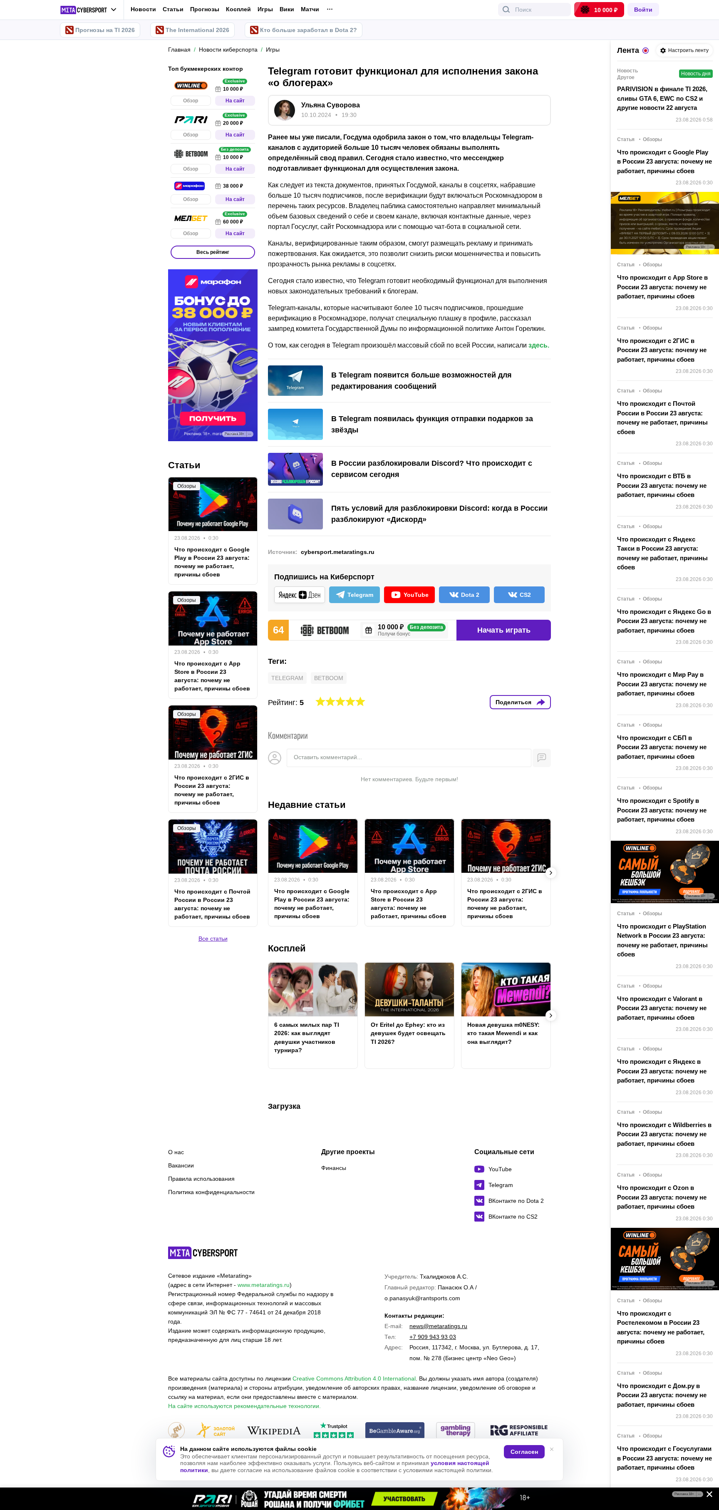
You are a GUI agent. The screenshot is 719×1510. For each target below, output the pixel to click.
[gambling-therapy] (455, 1431)
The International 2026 (197, 30)
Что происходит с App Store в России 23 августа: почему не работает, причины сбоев (408, 903)
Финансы (333, 1168)
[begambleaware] (395, 1431)
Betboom (328, 678)
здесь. (538, 345)
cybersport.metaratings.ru (337, 552)
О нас (176, 1152)
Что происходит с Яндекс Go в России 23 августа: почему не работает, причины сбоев (664, 621)
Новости (143, 9)
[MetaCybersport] (203, 1253)
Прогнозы (204, 9)
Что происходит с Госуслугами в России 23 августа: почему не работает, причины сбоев (664, 1458)
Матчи (310, 9)
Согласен (524, 1451)
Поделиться (513, 702)
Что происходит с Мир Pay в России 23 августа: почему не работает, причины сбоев (662, 684)
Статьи (173, 9)
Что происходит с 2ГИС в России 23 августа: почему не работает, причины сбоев (504, 903)
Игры (265, 9)
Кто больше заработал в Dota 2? (308, 30)
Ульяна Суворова (330, 105)
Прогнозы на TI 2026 (105, 30)
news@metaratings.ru (438, 1326)
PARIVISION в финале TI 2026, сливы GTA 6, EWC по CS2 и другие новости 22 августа (662, 98)
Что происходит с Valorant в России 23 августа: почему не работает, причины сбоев (662, 1008)
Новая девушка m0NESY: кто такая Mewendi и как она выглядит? (503, 1033)
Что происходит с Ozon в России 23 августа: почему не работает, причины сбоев (662, 1197)
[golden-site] (215, 1431)
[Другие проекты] (88, 10)
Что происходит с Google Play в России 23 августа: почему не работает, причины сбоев (312, 903)
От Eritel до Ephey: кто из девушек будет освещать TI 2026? (408, 1033)
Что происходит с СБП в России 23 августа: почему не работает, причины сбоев (662, 747)
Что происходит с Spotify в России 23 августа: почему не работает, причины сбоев (662, 810)
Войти (643, 9)
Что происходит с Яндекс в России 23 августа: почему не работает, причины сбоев (662, 1071)
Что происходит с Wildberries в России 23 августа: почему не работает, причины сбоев (664, 1134)
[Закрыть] (706, 1496)
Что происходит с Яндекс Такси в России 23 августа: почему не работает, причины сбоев (662, 553)
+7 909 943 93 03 (432, 1337)
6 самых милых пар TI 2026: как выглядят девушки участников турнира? (306, 1037)
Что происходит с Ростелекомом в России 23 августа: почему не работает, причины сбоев (660, 1327)
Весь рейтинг (212, 252)
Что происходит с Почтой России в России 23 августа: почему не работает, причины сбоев (212, 904)
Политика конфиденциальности (211, 1192)
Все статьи (213, 939)
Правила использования (201, 1178)
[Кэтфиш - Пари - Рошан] (359, 1499)
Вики (287, 9)
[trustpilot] (334, 1431)
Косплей (238, 9)
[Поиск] (506, 9)
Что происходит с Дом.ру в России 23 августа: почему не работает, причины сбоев (662, 1395)
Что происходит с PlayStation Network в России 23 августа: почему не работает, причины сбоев (662, 940)
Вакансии (181, 1165)
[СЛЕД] (550, 872)
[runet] (176, 1431)
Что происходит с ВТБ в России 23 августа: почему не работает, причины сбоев (662, 485)
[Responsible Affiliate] (519, 1430)
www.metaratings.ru (264, 1285)
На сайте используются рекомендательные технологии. (244, 1406)
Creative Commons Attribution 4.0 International (354, 1378)
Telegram (287, 678)
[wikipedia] (274, 1431)
